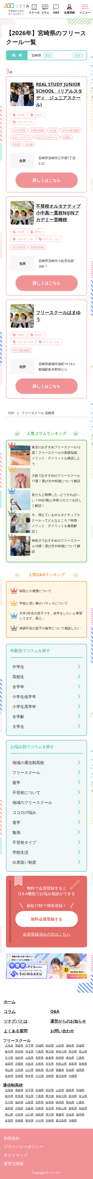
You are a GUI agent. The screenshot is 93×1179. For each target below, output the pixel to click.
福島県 (70, 1045)
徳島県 (39, 1070)
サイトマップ (16, 1155)
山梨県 (29, 1057)
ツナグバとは (16, 1021)
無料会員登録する (46, 919)
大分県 (39, 1076)
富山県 (83, 1051)
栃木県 (9, 1051)
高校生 (18, 676)
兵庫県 (39, 1063)
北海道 (9, 1045)
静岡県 (60, 1057)
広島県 (19, 1070)
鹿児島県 (61, 1076)
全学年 (18, 686)
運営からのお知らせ (68, 1021)
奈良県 (50, 1063)
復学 (16, 782)
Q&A (54, 1011)
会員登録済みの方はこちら (46, 934)
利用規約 (12, 1138)
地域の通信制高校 (28, 762)
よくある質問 (16, 1031)
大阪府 (29, 1063)
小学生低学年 (24, 696)
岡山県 (9, 1070)
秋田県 (50, 1045)
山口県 (29, 1070)
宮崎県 (50, 1076)
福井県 (19, 1057)
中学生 (18, 666)
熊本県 (29, 1076)
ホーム (10, 1001)
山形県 (60, 1045)
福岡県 (80, 1070)
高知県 (70, 1070)
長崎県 (19, 1076)
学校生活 (20, 852)
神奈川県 (61, 1051)
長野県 (39, 1057)
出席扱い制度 (24, 862)
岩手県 (29, 1045)
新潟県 (73, 1051)
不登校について (26, 792)
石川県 (9, 1057)
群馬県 (19, 1051)
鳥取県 (73, 1063)
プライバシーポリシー (23, 1146)
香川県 (50, 1070)
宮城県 (39, 1045)
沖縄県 (73, 1076)
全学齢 (18, 716)
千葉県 (39, 1051)
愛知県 (70, 1057)
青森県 (19, 1045)
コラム (10, 1011)
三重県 (80, 1057)
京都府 (19, 1063)
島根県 (83, 1063)
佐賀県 (9, 1076)
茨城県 (80, 1045)
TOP (11, 413)
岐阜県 (50, 1057)
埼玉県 (29, 1051)
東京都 (50, 1051)
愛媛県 (60, 1070)
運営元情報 (14, 1163)
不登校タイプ (24, 842)
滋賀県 (9, 1063)
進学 (16, 822)
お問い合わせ (62, 1031)
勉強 (16, 832)
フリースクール (26, 772)
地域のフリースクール (32, 802)
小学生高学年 (24, 706)
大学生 (18, 726)
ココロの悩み (24, 812)
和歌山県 (61, 1063)
